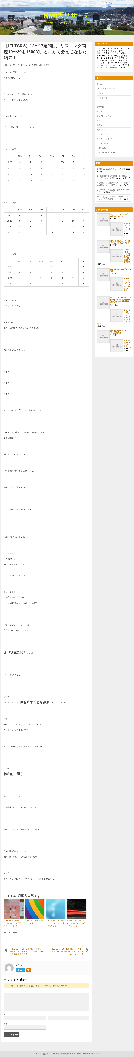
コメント (7, 991)
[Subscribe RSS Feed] (28, 970)
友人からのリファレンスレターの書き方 (127, 227)
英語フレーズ (102, 130)
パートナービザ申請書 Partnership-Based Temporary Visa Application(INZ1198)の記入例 (120, 299)
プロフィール (102, 143)
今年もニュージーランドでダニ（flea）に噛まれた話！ (127, 284)
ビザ (98, 120)
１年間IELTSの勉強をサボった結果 (34, 922)
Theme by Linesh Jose (91, 1054)
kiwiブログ (101, 93)
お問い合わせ (102, 148)
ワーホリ (100, 102)
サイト (6, 1024)
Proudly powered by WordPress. (64, 1054)
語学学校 (100, 107)
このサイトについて (105, 139)
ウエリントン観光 (104, 116)
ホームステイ (102, 111)
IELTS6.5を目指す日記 (40, 65)
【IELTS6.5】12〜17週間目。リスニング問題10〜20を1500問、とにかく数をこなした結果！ (45, 51)
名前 (6, 1014)
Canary (79, 1054)
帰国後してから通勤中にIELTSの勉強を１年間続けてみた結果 (76, 923)
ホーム (99, 84)
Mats (25, 65)
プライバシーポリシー (106, 153)
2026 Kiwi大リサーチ (43, 1054)
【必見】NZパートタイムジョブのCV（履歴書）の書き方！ (127, 256)
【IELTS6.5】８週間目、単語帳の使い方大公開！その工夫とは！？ (13, 923)
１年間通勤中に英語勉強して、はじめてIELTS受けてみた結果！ (55, 923)
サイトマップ (102, 134)
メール (51, 1014)
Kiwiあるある (102, 98)
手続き (99, 125)
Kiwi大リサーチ (67, 15)
